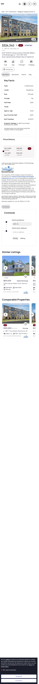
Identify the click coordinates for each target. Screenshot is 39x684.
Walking (22, 238)
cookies (7, 659)
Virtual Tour (9, 69)
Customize (18, 680)
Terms (30, 665)
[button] (17, 45)
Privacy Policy (5, 666)
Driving (15, 238)
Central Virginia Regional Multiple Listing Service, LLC (18, 177)
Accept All (19, 676)
